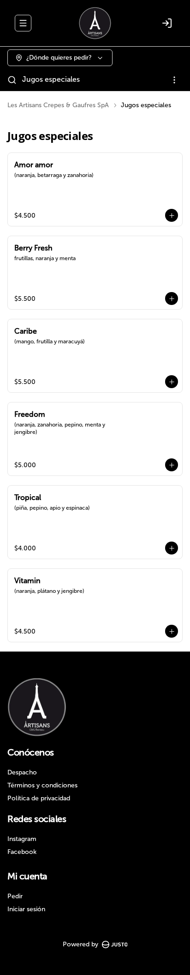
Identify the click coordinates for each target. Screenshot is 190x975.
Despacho (22, 772)
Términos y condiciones (42, 785)
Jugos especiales (51, 79)
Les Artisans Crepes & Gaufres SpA (58, 105)
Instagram (21, 839)
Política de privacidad (38, 798)
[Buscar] (12, 80)
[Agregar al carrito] (171, 215)
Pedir (15, 896)
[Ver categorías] (174, 80)
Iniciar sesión (26, 909)
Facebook (21, 852)
